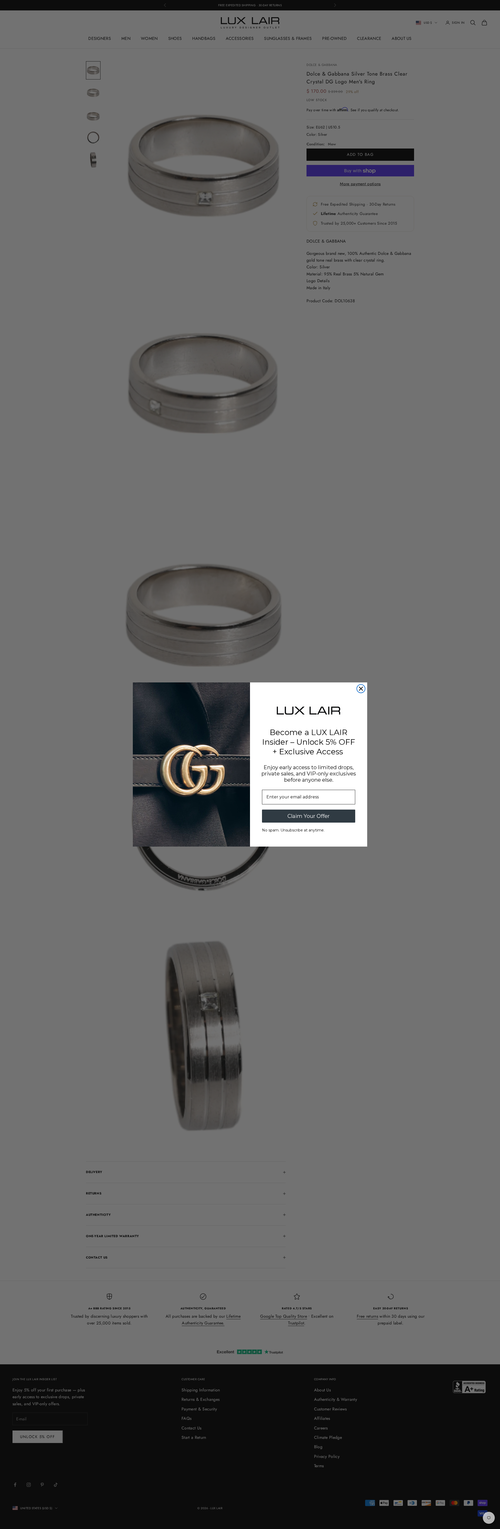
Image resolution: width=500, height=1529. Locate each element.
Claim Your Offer (309, 816)
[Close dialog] (361, 689)
